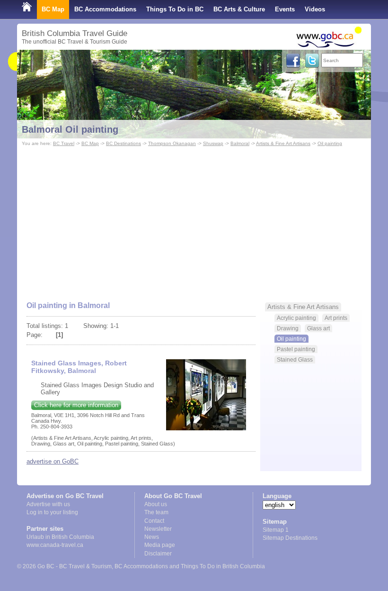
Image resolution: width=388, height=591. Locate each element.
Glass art (318, 328)
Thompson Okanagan (172, 143)
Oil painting (329, 143)
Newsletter (158, 529)
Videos (315, 9)
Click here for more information (76, 405)
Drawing (288, 328)
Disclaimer (158, 553)
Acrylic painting (296, 318)
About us (155, 504)
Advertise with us (48, 504)
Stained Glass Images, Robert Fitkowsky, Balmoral (79, 366)
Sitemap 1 (276, 530)
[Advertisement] (194, 219)
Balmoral (239, 143)
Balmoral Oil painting (70, 129)
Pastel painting (296, 349)
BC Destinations (123, 143)
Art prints (336, 318)
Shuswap (213, 143)
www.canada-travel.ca (54, 545)
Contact (154, 521)
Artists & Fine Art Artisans (283, 143)
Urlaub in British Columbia (60, 537)
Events (285, 9)
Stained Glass (295, 359)
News (151, 537)
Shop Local (38, 28)
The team (156, 512)
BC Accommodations (105, 9)
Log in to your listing (52, 512)
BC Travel (63, 143)
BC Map (53, 9)
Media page (159, 545)
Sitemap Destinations (290, 538)
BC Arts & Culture (239, 9)
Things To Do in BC (174, 9)
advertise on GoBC (52, 461)
